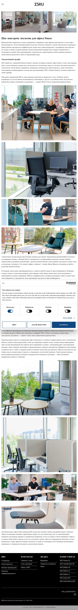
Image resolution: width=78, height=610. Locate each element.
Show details (67, 318)
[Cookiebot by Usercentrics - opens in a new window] (67, 283)
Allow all (63, 325)
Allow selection (39, 325)
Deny (14, 325)
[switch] (29, 311)
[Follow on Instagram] (75, 595)
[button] (2, 4)
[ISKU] (39, 4)
